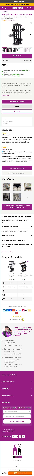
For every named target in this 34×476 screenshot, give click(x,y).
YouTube (16, 436)
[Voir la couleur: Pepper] (13, 279)
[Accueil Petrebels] (17, 451)
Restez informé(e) (17, 421)
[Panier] (31, 8)
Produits (5, 11)
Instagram (20, 436)
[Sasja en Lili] (6, 197)
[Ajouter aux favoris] (31, 23)
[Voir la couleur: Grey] (11, 279)
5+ (27, 197)
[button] (2, 8)
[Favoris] (27, 8)
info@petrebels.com (9, 351)
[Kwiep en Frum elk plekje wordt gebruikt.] (6, 187)
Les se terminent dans (17, 4)
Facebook (13, 436)
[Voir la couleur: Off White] (22, 279)
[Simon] (17, 187)
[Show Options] (29, 411)
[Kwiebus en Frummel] (17, 197)
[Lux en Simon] (27, 187)
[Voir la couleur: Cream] (9, 279)
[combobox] (16, 411)
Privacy (17, 463)
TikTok (23, 436)
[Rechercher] (6, 8)
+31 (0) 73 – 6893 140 (10, 343)
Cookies (17, 466)
